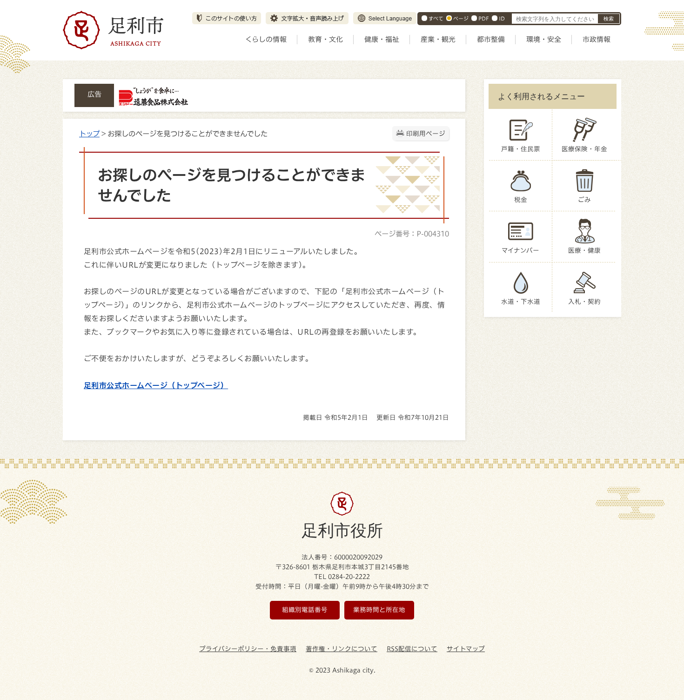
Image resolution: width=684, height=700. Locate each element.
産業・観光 (438, 39)
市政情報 (596, 39)
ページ (461, 18)
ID (502, 18)
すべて (436, 18)
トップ (89, 133)
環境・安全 (543, 39)
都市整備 (491, 39)
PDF (483, 18)
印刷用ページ (425, 133)
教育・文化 (325, 39)
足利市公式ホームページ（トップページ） (156, 385)
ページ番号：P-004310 (412, 233)
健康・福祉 (381, 39)
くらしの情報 (266, 39)
